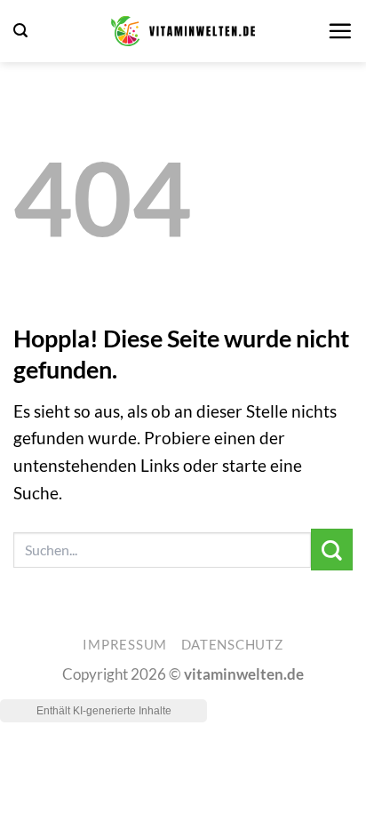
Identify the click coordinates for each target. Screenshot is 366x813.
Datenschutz (232, 644)
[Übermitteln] (332, 549)
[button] (20, 30)
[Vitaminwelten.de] (183, 31)
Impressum (125, 644)
